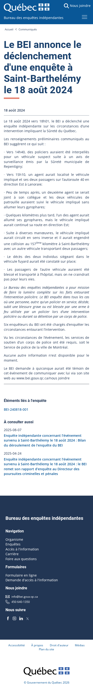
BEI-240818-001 (16, 409)
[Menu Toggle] (84, 17)
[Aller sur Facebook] (7, 618)
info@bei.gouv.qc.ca (24, 597)
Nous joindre (80, 5)
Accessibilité (16, 645)
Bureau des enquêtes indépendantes (33, 17)
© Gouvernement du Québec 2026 (46, 682)
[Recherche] (66, 6)
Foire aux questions (21, 559)
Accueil (9, 29)
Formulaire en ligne (21, 575)
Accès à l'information (22, 549)
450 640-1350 (20, 602)
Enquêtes (13, 544)
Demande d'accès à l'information (31, 580)
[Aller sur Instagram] (14, 618)
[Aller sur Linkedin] (21, 618)
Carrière (12, 554)
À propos (37, 645)
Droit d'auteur (59, 645)
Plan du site (46, 649)
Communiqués (28, 29)
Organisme (14, 539)
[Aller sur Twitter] (27, 618)
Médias (80, 645)
